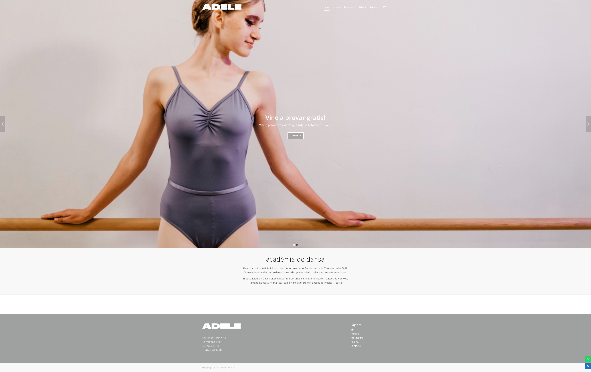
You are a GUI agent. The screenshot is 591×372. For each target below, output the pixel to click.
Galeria (354, 342)
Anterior (2, 124)
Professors (356, 337)
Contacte (295, 135)
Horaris (354, 333)
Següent (588, 124)
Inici (352, 329)
